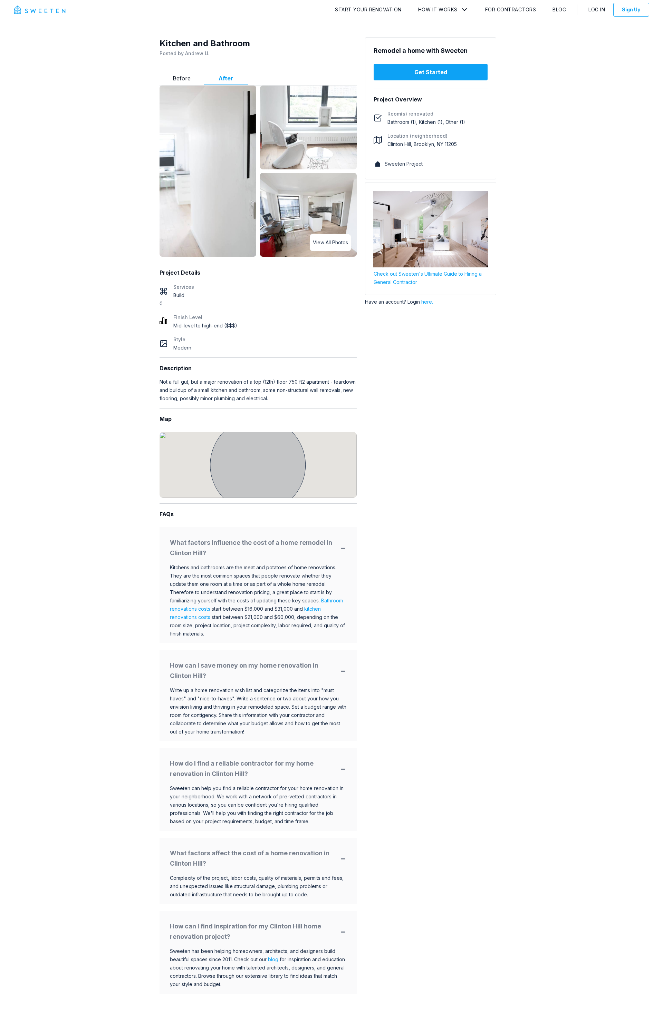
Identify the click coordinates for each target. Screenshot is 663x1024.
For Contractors (510, 9)
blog (273, 959)
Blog (559, 9)
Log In (596, 9)
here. (427, 302)
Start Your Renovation (368, 9)
